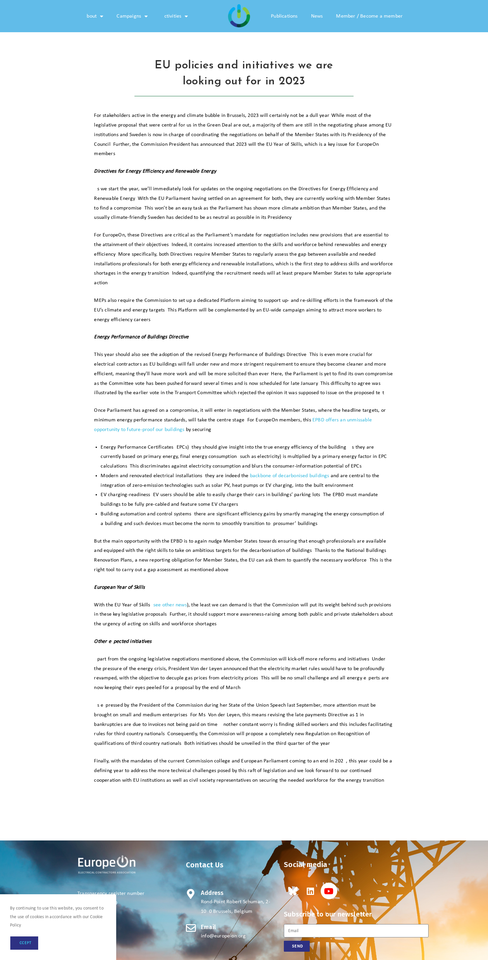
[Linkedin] (310, 891)
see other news (170, 605)
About (90, 16)
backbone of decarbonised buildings (289, 476)
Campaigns (129, 16)
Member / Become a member (369, 16)
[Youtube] (329, 891)
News (317, 16)
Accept (24, 943)
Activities (171, 16)
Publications (284, 16)
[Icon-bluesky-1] (292, 891)
